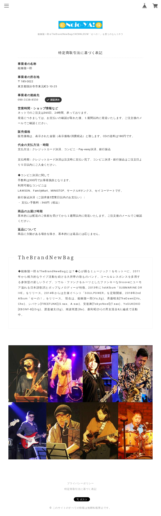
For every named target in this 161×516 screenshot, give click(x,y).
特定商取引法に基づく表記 (80, 489)
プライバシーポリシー (80, 483)
